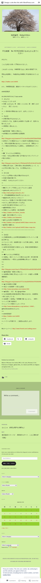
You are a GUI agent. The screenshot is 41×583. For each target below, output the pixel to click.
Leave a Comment (32, 47)
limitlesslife (21, 47)
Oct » (6, 528)
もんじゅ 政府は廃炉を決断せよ (13, 426)
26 (4, 523)
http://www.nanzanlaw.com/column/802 (16, 289)
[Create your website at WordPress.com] (20, 2)
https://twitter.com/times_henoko (14, 212)
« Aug (3, 528)
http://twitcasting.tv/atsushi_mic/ (13, 193)
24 (31, 520)
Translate (14, 547)
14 (15, 517)
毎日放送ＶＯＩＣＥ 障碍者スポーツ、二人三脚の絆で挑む (20, 435)
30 (26, 523)
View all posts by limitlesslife (10, 369)
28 (15, 523)
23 (26, 520)
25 (36, 520)
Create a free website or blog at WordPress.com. (17, 558)
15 (21, 517)
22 (21, 520)
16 (26, 517)
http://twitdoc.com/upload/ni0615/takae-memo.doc (19, 222)
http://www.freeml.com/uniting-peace (24, 328)
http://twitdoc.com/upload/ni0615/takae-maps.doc (19, 227)
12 (4, 517)
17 (31, 517)
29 (21, 523)
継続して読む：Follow (8, 463)
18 (36, 517)
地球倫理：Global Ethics (20, 35)
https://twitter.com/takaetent (12, 217)
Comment (31, 411)
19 (4, 520)
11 (36, 513)
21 (15, 520)
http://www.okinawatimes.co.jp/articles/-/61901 (19, 306)
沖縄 (6, 377)
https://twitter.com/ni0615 (10, 81)
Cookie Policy (7, 575)
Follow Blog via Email (6, 448)
